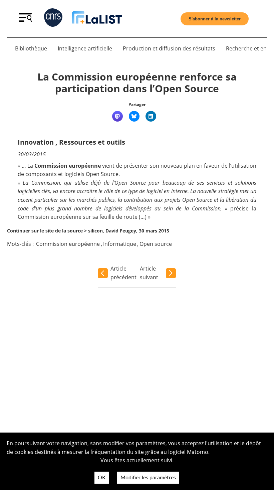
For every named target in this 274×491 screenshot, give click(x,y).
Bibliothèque (31, 48)
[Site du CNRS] (53, 18)
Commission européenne (68, 244)
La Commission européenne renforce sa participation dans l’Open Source (137, 83)
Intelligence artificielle (85, 48)
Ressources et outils (92, 142)
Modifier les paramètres (148, 477)
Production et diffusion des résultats (169, 48)
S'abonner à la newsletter (215, 18)
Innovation (36, 142)
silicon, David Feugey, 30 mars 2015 (128, 230)
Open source (156, 244)
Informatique (119, 244)
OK (102, 477)
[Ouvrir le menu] (25, 20)
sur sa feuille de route (110, 216)
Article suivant (149, 273)
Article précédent (123, 273)
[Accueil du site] (96, 18)
